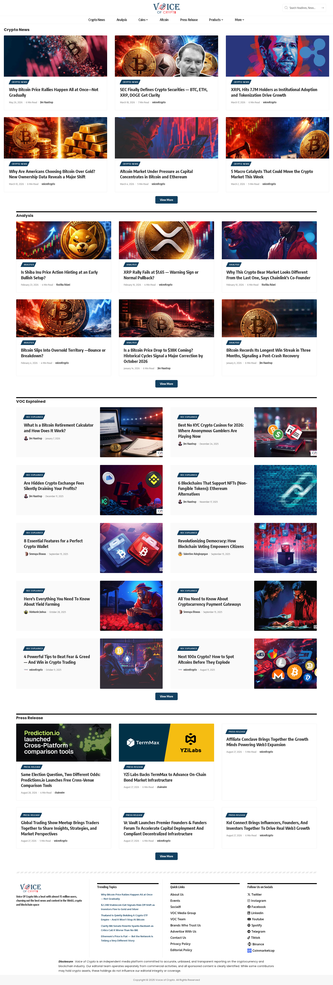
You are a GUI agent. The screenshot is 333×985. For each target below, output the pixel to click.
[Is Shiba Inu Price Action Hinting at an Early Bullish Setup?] (63, 240)
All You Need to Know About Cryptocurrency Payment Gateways (209, 601)
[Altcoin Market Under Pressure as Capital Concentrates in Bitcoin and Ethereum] (166, 137)
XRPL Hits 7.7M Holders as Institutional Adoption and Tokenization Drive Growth (274, 92)
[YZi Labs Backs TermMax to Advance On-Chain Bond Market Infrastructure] (166, 743)
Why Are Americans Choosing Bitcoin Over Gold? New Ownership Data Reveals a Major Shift (52, 174)
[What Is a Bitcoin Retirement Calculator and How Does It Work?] (131, 432)
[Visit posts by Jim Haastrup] (26, 438)
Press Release (29, 718)
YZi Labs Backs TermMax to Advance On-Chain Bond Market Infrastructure (165, 777)
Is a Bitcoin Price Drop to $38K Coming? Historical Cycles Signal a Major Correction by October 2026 (163, 355)
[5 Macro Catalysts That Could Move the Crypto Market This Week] (277, 137)
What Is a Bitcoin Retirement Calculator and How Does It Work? (58, 427)
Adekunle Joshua (37, 611)
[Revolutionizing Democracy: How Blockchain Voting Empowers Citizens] (285, 548)
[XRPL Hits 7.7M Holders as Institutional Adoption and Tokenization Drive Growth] (277, 56)
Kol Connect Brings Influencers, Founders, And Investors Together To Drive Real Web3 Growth (268, 825)
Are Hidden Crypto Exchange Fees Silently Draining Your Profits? (54, 485)
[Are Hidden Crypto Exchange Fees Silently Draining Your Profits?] (131, 490)
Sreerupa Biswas (37, 553)
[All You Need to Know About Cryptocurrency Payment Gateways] (285, 606)
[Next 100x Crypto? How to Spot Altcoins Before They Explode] (285, 663)
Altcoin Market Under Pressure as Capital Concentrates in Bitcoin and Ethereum (156, 174)
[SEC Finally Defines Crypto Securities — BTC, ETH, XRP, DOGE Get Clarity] (166, 56)
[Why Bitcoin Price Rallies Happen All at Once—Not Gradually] (55, 56)
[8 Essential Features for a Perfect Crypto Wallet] (131, 548)
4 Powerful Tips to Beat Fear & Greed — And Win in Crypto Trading (57, 659)
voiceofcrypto (159, 102)
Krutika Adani (63, 284)
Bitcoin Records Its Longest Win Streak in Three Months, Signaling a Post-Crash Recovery (268, 352)
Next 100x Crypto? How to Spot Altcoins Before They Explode (206, 659)
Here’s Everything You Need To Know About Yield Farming (57, 601)
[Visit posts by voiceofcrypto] (26, 670)
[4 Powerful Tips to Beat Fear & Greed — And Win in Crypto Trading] (131, 663)
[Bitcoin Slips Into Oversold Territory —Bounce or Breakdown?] (63, 318)
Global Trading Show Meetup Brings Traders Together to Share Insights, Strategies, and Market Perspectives (60, 828)
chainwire (60, 792)
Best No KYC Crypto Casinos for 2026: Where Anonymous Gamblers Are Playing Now (211, 430)
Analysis (24, 215)
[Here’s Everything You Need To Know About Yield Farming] (131, 606)
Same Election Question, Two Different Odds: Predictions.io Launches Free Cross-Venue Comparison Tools (60, 780)
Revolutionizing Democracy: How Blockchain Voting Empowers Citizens (211, 543)
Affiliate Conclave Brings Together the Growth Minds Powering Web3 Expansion (267, 741)
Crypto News (16, 29)
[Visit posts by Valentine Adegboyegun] (180, 554)
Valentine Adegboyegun (195, 553)
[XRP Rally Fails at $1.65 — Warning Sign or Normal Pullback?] (166, 240)
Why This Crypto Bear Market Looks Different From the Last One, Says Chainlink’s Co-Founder (268, 274)
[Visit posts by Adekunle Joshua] (26, 612)
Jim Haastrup (46, 102)
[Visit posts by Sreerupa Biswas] (26, 554)
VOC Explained (30, 401)
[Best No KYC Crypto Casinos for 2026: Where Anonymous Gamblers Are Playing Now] (285, 432)
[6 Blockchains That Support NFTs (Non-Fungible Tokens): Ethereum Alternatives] (285, 490)
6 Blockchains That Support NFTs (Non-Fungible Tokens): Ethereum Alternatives (212, 488)
